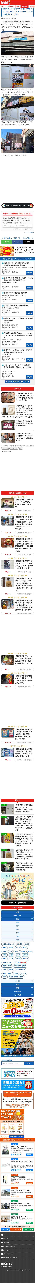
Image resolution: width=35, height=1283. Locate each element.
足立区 (18, 947)
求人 (18, 6)
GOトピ (3, 6)
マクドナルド (5, 448)
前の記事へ (8, 238)
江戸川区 (19, 944)
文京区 (17, 951)
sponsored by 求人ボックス (25, 259)
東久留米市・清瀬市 (20, 966)
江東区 (27, 944)
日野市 (16, 973)
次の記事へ (27, 238)
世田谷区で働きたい (10, 259)
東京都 (14, 18)
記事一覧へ (17, 238)
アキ (10, 451)
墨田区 (11, 947)
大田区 (18, 958)
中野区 (4, 955)
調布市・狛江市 (7, 966)
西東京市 (25, 958)
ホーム (5, 1235)
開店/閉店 (24, 6)
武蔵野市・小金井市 (8, 962)
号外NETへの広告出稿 (9, 1246)
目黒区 (4, 958)
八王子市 (23, 973)
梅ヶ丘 (20, 448)
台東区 (4, 951)
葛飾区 (4, 947)
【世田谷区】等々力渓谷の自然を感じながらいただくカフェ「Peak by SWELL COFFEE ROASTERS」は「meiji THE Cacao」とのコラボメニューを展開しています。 (24, 823)
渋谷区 (18, 955)
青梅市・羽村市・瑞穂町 (16, 977)
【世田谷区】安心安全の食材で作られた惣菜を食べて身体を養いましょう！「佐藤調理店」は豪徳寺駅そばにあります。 (23, 605)
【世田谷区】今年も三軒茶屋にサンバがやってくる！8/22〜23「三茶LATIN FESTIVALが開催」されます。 (23, 734)
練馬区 (30, 951)
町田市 (4, 977)
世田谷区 (25, 955)
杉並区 (11, 955)
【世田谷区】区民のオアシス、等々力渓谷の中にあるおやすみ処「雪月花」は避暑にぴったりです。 (23, 660)
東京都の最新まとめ (8, 944)
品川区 (11, 958)
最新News (11, 6)
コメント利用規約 (29, 232)
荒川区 (25, 947)
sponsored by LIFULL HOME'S (24, 1139)
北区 (10, 951)
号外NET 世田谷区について (10, 1257)
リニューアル (13, 448)
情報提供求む (6, 1242)
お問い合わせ (6, 1250)
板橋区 (23, 951)
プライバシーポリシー (9, 1254)
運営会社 (5, 1238)
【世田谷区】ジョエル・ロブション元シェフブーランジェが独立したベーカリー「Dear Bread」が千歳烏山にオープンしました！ (24, 854)
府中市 (11, 969)
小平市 (4, 969)
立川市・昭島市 (20, 969)
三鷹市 (21, 962)
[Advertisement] (17, 472)
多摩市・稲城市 (7, 973)
